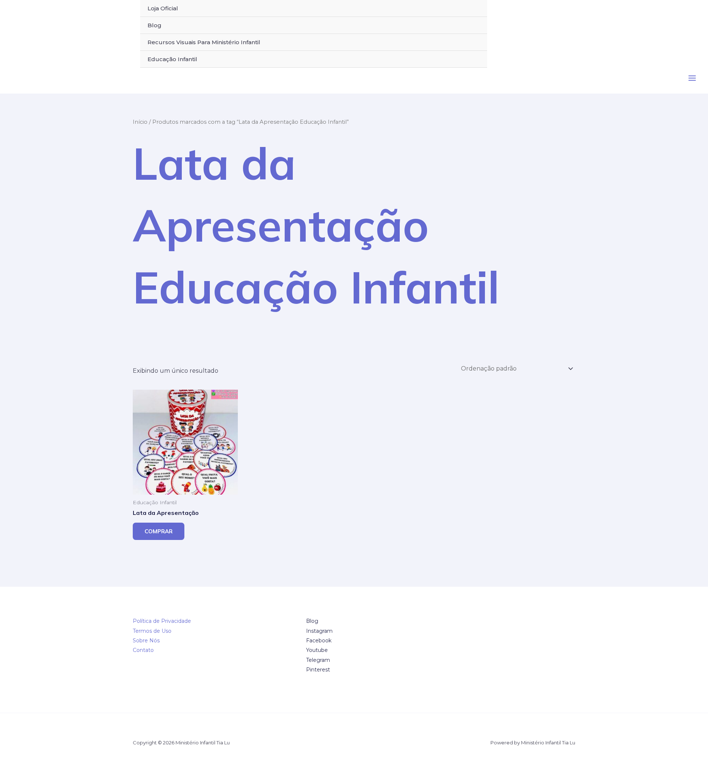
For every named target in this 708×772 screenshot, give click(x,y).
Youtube (317, 650)
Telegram (318, 660)
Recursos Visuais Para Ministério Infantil (204, 42)
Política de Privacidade (162, 621)
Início (140, 122)
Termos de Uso (152, 631)
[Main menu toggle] (692, 78)
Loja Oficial (163, 8)
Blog (155, 25)
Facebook (319, 640)
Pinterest (318, 669)
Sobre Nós (146, 640)
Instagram (319, 631)
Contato (143, 650)
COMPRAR (159, 531)
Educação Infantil (172, 59)
